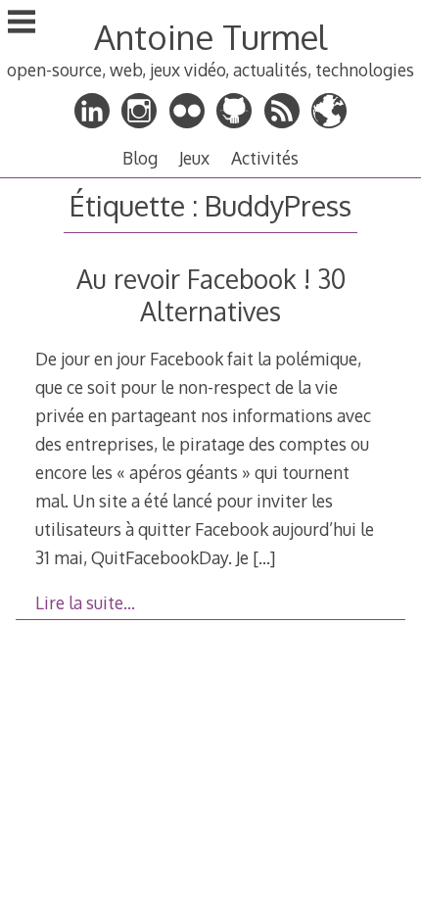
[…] (264, 557)
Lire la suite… (85, 602)
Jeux (194, 157)
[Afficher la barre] (21, 23)
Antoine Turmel (210, 37)
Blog (140, 157)
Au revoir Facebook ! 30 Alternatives (211, 295)
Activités (265, 157)
